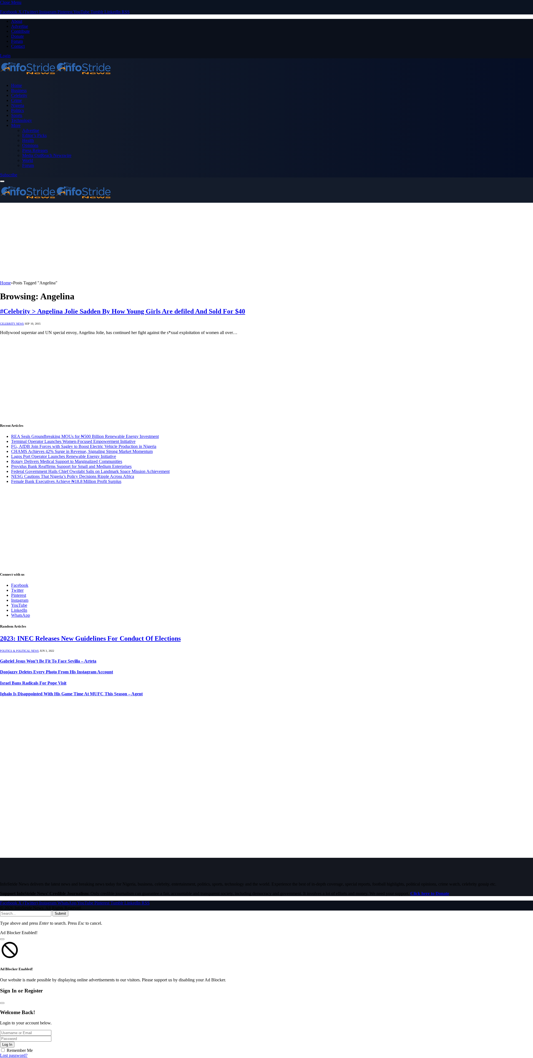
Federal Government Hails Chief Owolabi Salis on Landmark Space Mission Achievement (90, 471)
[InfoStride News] (55, 76)
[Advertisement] (166, 241)
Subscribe (8, 174)
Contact (18, 46)
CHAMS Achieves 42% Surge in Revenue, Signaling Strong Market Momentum (82, 451)
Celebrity (19, 95)
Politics (17, 110)
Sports (16, 115)
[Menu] (2, 181)
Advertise (19, 26)
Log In (7, 1044)
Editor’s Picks (34, 135)
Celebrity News (12, 323)
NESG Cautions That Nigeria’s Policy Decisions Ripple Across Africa (72, 476)
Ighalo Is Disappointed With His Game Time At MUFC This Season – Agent (71, 693)
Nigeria (17, 105)
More (16, 125)
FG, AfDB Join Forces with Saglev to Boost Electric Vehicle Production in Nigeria (83, 446)
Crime (16, 100)
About (16, 21)
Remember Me (20, 1050)
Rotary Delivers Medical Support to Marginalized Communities (66, 461)
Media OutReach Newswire (46, 155)
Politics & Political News (19, 650)
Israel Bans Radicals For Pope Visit (33, 683)
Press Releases (35, 150)
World (27, 160)
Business (19, 90)
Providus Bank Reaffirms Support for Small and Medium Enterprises (71, 466)
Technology (21, 120)
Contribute (20, 31)
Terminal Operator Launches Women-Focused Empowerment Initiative (73, 441)
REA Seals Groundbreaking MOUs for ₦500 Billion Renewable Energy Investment (85, 436)
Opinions (30, 145)
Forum (17, 41)
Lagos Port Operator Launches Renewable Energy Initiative (63, 456)
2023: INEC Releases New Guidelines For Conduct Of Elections (90, 638)
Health (28, 140)
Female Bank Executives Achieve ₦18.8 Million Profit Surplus (66, 481)
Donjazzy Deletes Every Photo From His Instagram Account (56, 672)
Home (16, 85)
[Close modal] (2, 939)
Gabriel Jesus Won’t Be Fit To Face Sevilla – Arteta (48, 661)
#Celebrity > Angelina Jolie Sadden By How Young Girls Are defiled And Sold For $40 (122, 311)
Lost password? (13, 1055)
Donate (17, 36)
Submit (60, 913)
